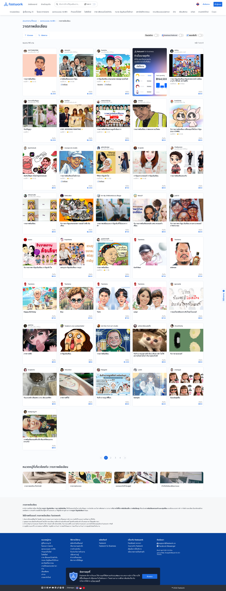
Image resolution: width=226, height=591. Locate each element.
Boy (61, 312)
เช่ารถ (193, 11)
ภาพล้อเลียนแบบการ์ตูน (68, 79)
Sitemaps (70, 588)
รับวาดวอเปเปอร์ (176, 354)
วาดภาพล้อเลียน (29, 79)
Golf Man (137, 267)
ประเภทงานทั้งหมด (30, 21)
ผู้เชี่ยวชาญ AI (28, 11)
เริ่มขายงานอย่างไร (76, 546)
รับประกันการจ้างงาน (77, 552)
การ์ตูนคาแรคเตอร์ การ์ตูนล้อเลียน (146, 176)
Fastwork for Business (107, 546)
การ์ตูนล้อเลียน (65, 354)
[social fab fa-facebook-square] (47, 588)
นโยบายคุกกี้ (95, 581)
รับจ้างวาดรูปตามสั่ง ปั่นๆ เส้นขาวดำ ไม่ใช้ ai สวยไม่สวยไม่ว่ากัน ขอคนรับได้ (149, 355)
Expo (214, 11)
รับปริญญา (27, 129)
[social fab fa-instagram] (45, 588)
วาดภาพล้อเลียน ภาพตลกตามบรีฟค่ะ (147, 129)
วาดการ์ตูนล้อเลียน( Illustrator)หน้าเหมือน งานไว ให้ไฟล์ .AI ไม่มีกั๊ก (186, 80)
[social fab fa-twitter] (50, 588)
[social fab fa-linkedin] (55, 588)
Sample (137, 398)
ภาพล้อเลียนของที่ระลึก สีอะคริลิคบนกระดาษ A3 (38, 440)
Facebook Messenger (167, 546)
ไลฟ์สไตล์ (87, 11)
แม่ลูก (136, 312)
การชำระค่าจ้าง (75, 549)
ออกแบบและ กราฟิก (59, 11)
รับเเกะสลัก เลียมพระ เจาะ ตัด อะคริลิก (37, 398)
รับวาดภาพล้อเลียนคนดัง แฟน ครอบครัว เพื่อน (148, 224)
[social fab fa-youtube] (53, 588)
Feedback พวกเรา (134, 543)
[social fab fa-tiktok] (58, 588)
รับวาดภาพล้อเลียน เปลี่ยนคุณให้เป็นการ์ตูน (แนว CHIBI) (186, 130)
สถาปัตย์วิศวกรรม (142, 11)
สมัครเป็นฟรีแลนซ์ (76, 543)
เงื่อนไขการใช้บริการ (135, 549)
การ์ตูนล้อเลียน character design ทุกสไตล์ (112, 79)
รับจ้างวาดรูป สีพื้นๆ (104, 398)
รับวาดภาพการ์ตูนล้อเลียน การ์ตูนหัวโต (38, 267)
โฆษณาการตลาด (43, 11)
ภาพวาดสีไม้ (64, 398)
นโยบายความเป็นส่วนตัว (136, 552)
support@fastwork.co (167, 543)
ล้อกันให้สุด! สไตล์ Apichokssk (35, 176)
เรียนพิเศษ (183, 11)
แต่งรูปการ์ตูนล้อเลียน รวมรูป (70, 267)
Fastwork (102, 543)
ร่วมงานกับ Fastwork (135, 546)
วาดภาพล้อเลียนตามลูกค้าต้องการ (109, 129)
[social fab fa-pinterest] (63, 588)
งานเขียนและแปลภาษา (161, 11)
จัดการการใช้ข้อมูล (76, 560)
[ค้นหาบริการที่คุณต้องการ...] (57, 4)
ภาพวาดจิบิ (28, 354)
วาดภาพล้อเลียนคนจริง (178, 176)
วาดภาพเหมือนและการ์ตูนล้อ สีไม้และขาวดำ (112, 224)
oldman (173, 267)
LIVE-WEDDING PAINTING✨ (71, 129)
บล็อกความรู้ (74, 555)
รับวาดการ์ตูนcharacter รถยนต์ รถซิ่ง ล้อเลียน (75, 224)
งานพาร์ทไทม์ (203, 11)
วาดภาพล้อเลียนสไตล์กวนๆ (70, 176)
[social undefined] (60, 588)
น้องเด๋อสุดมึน (175, 398)
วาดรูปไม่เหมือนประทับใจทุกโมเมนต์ (183, 312)
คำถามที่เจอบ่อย (75, 557)
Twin (99, 312)
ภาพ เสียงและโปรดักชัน (103, 11)
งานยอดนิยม (15, 11)
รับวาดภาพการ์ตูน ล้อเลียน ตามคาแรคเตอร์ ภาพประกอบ (185, 224)
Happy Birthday (30, 312)
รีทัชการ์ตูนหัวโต (103, 176)
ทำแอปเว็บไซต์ (76, 11)
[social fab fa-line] (42, 588)
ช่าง (174, 11)
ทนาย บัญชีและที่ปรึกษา (124, 11)
